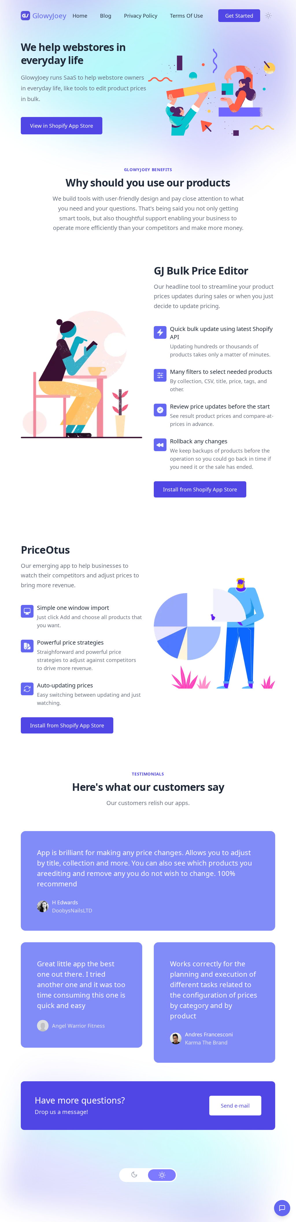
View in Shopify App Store (61, 125)
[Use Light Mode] (162, 1175)
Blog (105, 15)
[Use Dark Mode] (134, 1174)
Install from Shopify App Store (200, 489)
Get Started (239, 15)
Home (80, 15)
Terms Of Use (186, 15)
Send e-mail (235, 1105)
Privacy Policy (140, 15)
